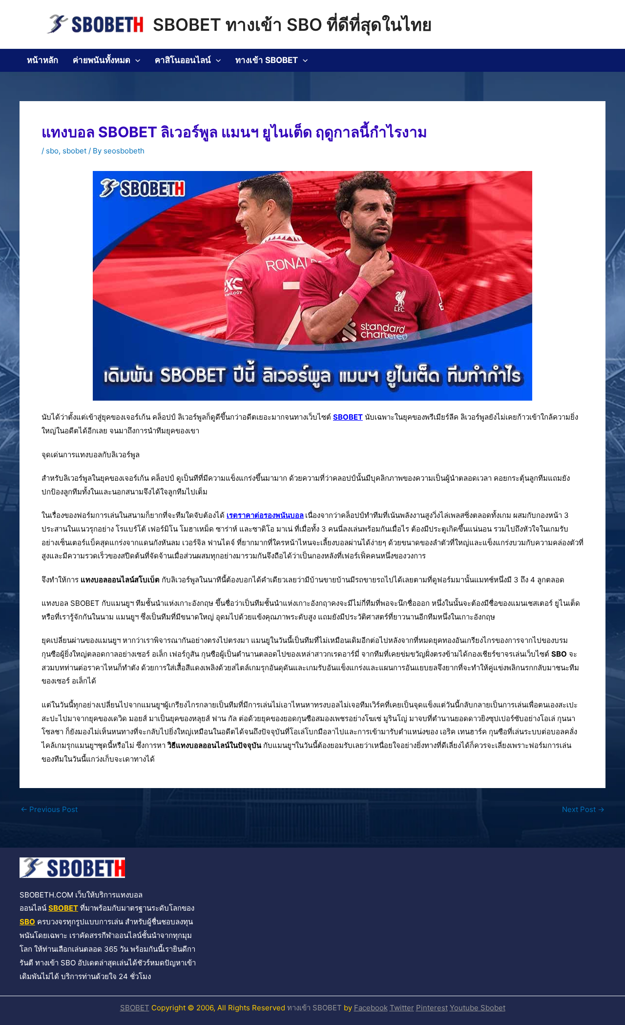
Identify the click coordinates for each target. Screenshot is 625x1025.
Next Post (583, 809)
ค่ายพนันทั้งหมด (101, 60)
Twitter (402, 1007)
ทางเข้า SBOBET (266, 60)
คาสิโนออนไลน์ (183, 60)
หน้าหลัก (42, 60)
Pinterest (432, 1007)
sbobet (74, 150)
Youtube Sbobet (477, 1007)
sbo (52, 150)
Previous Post (49, 809)
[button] (135, 60)
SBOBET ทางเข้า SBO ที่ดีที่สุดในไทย (292, 24)
